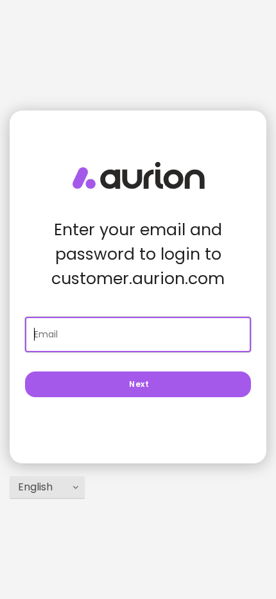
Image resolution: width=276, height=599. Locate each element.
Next (138, 384)
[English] (47, 487)
